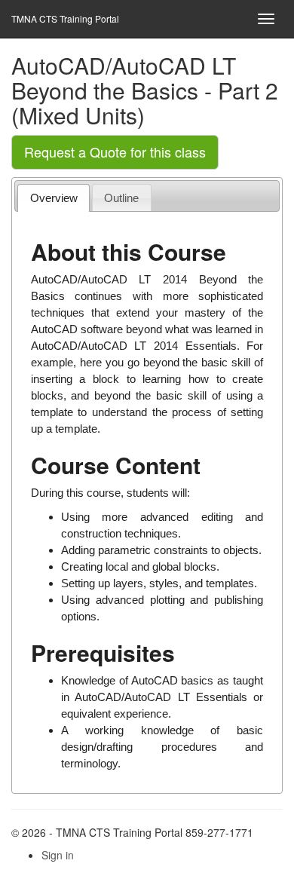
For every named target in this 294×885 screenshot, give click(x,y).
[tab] (53, 198)
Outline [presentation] (121, 197)
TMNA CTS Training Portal (65, 18)
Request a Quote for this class (115, 151)
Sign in (57, 854)
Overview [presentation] (54, 197)
